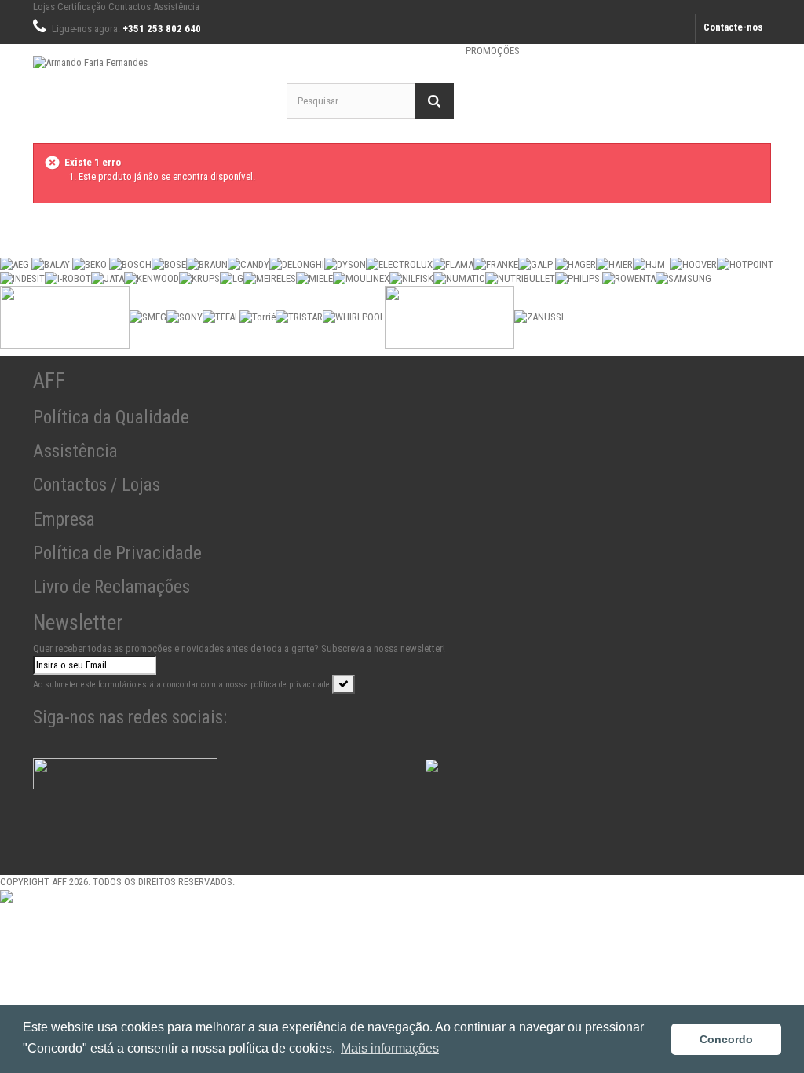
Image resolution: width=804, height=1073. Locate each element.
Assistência (176, 7)
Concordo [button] (726, 1039)
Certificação (81, 7)
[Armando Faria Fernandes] (148, 84)
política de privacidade (290, 684)
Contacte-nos (733, 27)
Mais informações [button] (390, 1048)
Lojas (44, 7)
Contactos (129, 7)
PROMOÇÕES (493, 51)
